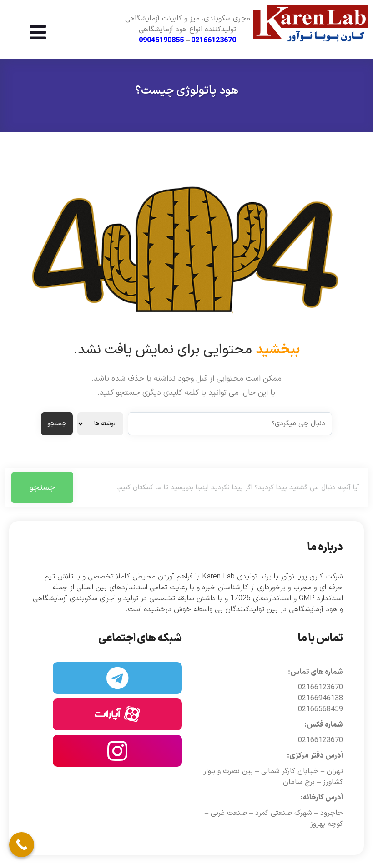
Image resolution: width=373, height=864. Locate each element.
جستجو (56, 423)
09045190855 (161, 40)
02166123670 (213, 40)
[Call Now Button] (21, 844)
